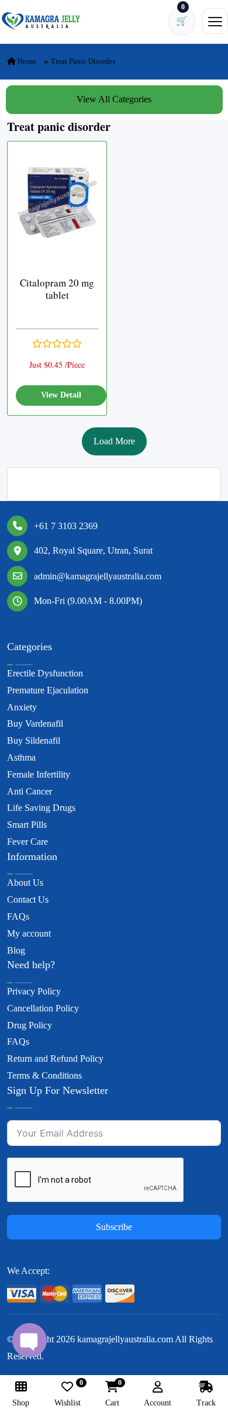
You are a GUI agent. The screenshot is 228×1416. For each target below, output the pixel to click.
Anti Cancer (29, 791)
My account (29, 933)
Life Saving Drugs (41, 808)
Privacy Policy (34, 991)
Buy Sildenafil (33, 740)
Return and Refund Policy (55, 1058)
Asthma (21, 757)
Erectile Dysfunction (45, 673)
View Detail (61, 395)
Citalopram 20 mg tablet (57, 289)
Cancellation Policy (43, 1008)
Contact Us (28, 899)
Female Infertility (38, 774)
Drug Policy (29, 1025)
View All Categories (114, 99)
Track (206, 1402)
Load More (114, 441)
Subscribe (114, 1227)
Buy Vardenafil (35, 723)
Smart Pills (27, 825)
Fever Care (27, 842)
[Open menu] (215, 21)
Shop (20, 1402)
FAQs (18, 916)
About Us (25, 882)
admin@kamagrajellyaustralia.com (97, 576)
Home (26, 61)
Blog (16, 950)
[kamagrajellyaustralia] (41, 21)
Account (157, 1402)
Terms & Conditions (44, 1075)
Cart (112, 1394)
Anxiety (22, 707)
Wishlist (67, 1394)
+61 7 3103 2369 (66, 526)
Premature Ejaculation (47, 690)
